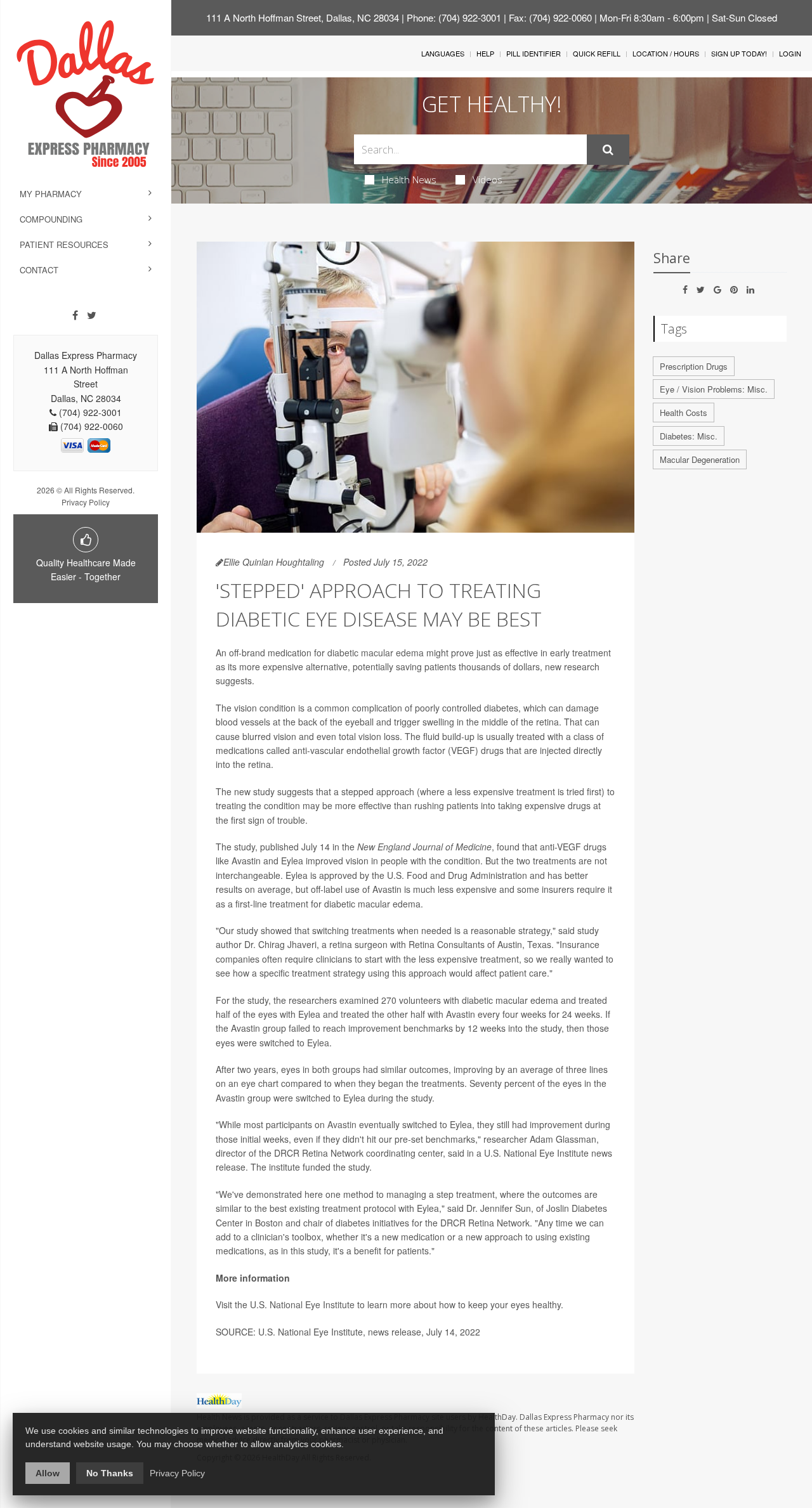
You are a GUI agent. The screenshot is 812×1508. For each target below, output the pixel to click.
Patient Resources (64, 244)
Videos (487, 179)
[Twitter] (91, 315)
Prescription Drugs (694, 366)
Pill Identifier (533, 53)
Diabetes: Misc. (688, 436)
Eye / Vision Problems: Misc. (714, 389)
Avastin (342, 1124)
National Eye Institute (312, 1304)
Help (485, 53)
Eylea (318, 1042)
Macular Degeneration (700, 459)
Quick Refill (596, 53)
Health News (409, 179)
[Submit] (608, 149)
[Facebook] (75, 315)
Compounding (51, 219)
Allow (48, 1473)
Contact (39, 270)
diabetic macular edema (375, 652)
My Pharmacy (51, 194)
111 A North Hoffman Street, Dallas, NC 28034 (302, 17)
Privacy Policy (86, 502)
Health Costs (683, 412)
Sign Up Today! (739, 53)
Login (790, 53)
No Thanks (109, 1473)
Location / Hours (665, 53)
